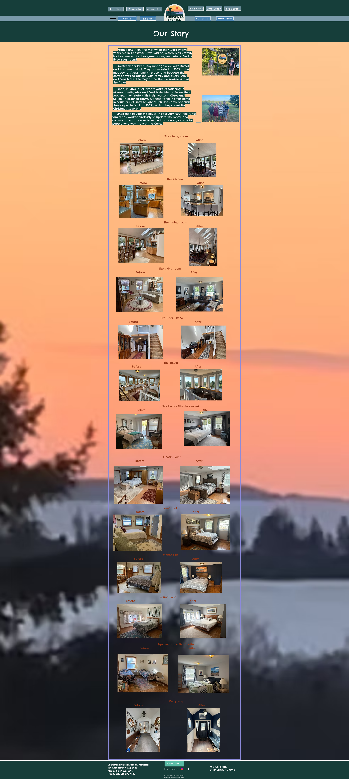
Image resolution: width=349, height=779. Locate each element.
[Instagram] (183, 769)
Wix (182, 777)
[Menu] (113, 18)
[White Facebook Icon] (188, 769)
